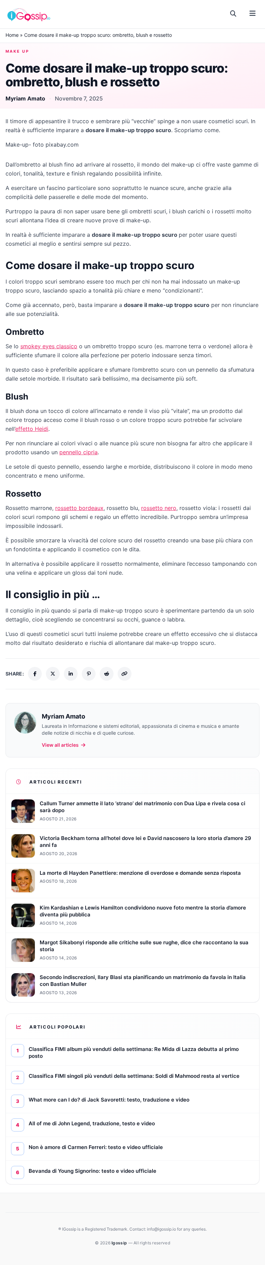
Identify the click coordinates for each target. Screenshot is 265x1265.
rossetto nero (158, 507)
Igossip (119, 1242)
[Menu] (252, 14)
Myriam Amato (25, 98)
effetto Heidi (31, 428)
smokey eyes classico (48, 346)
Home (12, 35)
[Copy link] (124, 674)
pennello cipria (78, 452)
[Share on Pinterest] (89, 674)
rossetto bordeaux (79, 507)
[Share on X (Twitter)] (53, 674)
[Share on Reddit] (107, 674)
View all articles (60, 745)
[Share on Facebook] (35, 674)
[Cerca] (233, 14)
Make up (17, 51)
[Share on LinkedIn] (71, 674)
